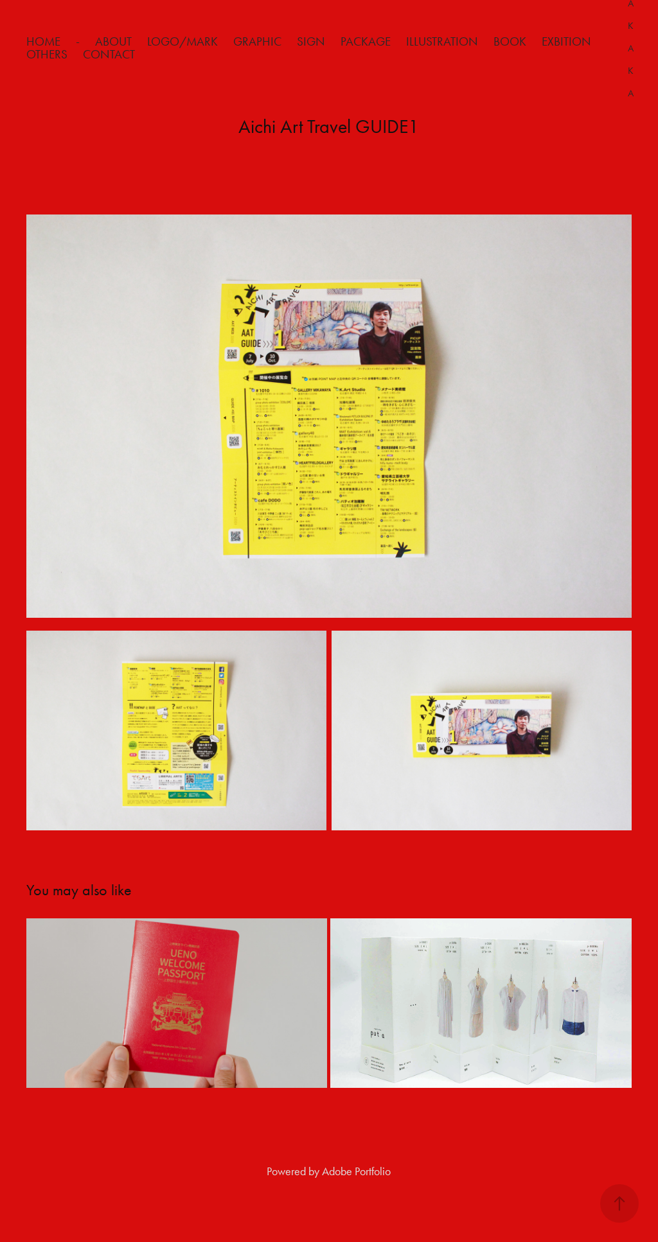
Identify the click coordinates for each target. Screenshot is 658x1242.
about (113, 41)
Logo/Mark (182, 41)
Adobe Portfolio (356, 1171)
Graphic (257, 41)
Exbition (566, 41)
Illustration (442, 41)
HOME (43, 41)
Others (46, 54)
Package (366, 41)
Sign (311, 41)
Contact (109, 54)
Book (510, 41)
